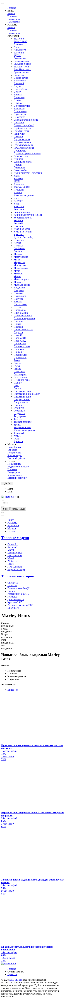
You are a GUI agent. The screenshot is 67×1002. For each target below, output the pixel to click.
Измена (18, 192)
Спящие (18, 405)
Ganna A (12, 544)
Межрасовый (21, 268)
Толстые (18, 419)
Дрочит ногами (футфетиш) (28, 173)
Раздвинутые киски (20, 605)
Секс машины (21, 377)
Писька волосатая (23, 329)
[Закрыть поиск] (3, 500)
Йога (16, 198)
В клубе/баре (20, 89)
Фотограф (19, 433)
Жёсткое (18, 178)
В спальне (19, 108)
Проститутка (20, 354)
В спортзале (20, 111)
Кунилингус (20, 240)
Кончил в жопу (22, 212)
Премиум (19, 349)
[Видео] (2, 506)
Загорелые (19, 184)
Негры (17, 307)
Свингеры (19, 371)
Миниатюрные (22, 279)
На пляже (19, 293)
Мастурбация (21, 256)
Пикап (17, 324)
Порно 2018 (20, 338)
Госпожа (18, 136)
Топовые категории (17, 576)
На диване (19, 287)
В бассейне (20, 80)
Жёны (17, 175)
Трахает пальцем (22, 422)
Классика (19, 206)
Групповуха (20, 150)
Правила (12, 974)
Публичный (20, 357)
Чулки (17, 438)
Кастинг (18, 201)
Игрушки (19, 189)
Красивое (19, 226)
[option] (5, 508)
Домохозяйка (21, 170)
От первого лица (23, 315)
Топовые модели (15, 538)
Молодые (19, 282)
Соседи (18, 388)
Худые (17, 435)
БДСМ (17, 55)
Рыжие (17, 368)
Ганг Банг (19, 122)
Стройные (19, 410)
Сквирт (18, 382)
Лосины (18, 251)
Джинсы (18, 159)
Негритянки (20, 304)
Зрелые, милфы (22, 187)
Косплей (18, 223)
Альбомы (12, 522)
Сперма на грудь (22, 391)
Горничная (19, 133)
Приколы (19, 352)
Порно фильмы (22, 346)
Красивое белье (22, 229)
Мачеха (18, 259)
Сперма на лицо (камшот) (27, 394)
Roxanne (12, 547)
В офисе (18, 103)
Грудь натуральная (23, 145)
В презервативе (22, 105)
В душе (18, 86)
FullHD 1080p (21, 41)
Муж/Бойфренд (22, 284)
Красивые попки (23, 231)
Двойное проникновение (27, 153)
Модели (11, 528)
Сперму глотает (22, 399)
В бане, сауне (21, 77)
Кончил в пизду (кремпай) (28, 215)
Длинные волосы (23, 161)
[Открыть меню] (2, 3)
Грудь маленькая (22, 142)
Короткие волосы (23, 217)
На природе (20, 296)
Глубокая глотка (22, 128)
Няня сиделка (21, 312)
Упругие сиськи (22, 427)
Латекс (17, 242)
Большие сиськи (22, 63)
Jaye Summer (14, 566)
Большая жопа (21, 61)
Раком (17, 360)
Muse (10, 558)
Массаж (18, 254)
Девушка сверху (22, 156)
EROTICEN (15, 979)
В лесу (17, 91)
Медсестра (19, 262)
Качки (17, 203)
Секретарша (20, 374)
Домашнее (19, 167)
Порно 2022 (20, 340)
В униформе (20, 114)
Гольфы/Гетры (21, 131)
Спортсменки (21, 402)
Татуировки (20, 416)
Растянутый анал (18, 594)
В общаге (19, 100)
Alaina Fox (13, 561)
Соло (16, 385)
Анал (16, 47)
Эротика (18, 441)
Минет (17, 276)
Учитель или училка (24, 430)
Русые (17, 366)
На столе (18, 298)
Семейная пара (22, 380)
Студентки (19, 413)
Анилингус (20, 49)
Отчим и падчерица (24, 318)
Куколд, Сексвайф (23, 237)
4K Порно (19, 38)
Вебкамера (19, 117)
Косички (18, 220)
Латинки (18, 245)
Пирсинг (18, 326)
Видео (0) (12, 689)
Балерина (19, 52)
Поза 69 (18, 335)
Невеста (18, 301)
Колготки (19, 209)
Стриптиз (19, 408)
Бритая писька (21, 72)
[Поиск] (2, 512)
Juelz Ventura (14, 555)
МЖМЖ (18, 273)
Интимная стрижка (24, 195)
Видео (10, 520)
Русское (18, 363)
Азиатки (18, 44)
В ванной (19, 83)
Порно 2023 (20, 343)
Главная (11, 8)
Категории (13, 525)
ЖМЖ (17, 181)
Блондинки (20, 58)
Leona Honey (14, 552)
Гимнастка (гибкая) (24, 125)
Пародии (18, 321)
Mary (10, 550)
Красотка (19, 234)
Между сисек (21, 265)
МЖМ (17, 270)
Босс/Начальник (22, 69)
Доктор (18, 164)
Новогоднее (20, 310)
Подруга (18, 332)
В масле (18, 94)
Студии (11, 531)
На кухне (19, 290)
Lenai (10, 564)
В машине (19, 97)
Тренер (17, 424)
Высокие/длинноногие (26, 119)
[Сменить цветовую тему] (2, 515)
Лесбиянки (19, 248)
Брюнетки (19, 75)
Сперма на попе (22, 396)
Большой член (21, 66)
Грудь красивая (22, 139)
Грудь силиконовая (24, 147)
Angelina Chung (16, 569)
